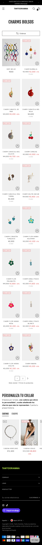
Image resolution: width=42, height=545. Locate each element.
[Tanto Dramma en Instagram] (3, 505)
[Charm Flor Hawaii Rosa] (11, 304)
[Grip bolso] (11, 52)
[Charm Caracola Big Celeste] (11, 135)
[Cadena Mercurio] (10, 432)
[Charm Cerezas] (31, 135)
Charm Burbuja (30, 69)
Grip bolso (11, 69)
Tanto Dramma (18, 524)
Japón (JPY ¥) (17, 520)
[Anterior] (3, 2)
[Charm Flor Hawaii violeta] (11, 347)
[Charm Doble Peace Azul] (31, 262)
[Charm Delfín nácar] (31, 177)
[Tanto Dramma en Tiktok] (7, 505)
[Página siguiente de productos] (27, 378)
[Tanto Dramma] (21, 8)
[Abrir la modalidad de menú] (3, 8)
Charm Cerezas (31, 152)
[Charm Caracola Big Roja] (31, 92)
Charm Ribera (31, 363)
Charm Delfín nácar (31, 194)
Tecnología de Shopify (9, 530)
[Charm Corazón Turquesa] (11, 220)
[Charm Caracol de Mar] (11, 92)
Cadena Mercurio (11, 448)
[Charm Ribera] (31, 347)
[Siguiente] (38, 2)
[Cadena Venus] (29, 432)
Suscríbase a (34, 497)
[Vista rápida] (17, 63)
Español (4, 520)
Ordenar (22, 33)
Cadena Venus (29, 448)
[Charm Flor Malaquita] (11, 262)
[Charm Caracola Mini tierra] (11, 177)
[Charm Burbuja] (31, 52)
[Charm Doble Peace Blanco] (31, 304)
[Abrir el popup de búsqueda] (33, 8)
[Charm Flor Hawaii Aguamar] (31, 220)
